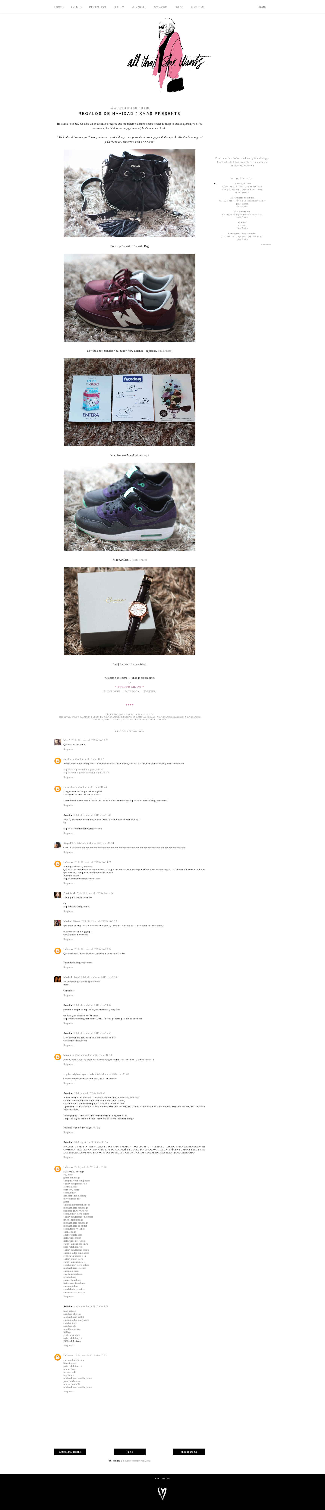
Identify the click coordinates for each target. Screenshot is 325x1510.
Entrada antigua (189, 1451)
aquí (147, 455)
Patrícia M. (69, 893)
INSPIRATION (97, 7)
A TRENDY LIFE (242, 183)
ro (64, 759)
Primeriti (242, 225)
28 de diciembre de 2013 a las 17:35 (99, 921)
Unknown (68, 862)
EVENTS (76, 7)
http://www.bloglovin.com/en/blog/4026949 (86, 772)
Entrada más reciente (70, 1451)
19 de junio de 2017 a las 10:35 (90, 1355)
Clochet (242, 222)
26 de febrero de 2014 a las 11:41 (112, 1074)
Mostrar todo (266, 244)
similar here (164, 350)
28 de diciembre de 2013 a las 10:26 (89, 740)
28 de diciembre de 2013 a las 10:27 (85, 759)
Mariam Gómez (71, 921)
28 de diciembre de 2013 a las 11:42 (92, 815)
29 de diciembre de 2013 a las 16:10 (93, 1055)
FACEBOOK (132, 691)
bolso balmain (81, 717)
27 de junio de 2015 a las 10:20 (90, 1167)
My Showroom (242, 211)
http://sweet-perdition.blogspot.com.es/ (83, 769)
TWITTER (150, 691)
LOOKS (58, 7)
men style (138, 7)
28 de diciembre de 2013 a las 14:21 (92, 862)
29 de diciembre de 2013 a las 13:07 (92, 1005)
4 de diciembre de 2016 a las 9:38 (91, 1306)
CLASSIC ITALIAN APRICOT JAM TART (242, 236)
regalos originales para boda (78, 1074)
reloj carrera (157, 720)
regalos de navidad (135, 720)
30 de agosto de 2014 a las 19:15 (91, 1142)
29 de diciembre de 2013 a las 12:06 (99, 977)
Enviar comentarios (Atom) (136, 1460)
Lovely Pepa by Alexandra (242, 233)
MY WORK (160, 7)
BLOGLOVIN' (112, 691)
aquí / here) (140, 559)
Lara (66, 787)
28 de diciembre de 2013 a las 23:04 (92, 949)
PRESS (179, 7)
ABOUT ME (198, 7)
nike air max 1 (113, 720)
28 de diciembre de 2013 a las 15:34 (95, 893)
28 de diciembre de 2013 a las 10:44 (88, 787)
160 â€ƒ (96, 1127)
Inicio (130, 1451)
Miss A (66, 740)
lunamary (68, 1055)
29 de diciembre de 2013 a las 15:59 (92, 1033)
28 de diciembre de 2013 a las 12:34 (95, 843)
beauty (118, 7)
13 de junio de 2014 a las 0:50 (89, 1093)
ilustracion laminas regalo (138, 717)
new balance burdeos (170, 717)
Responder (68, 749)
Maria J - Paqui (71, 977)
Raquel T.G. (69, 843)
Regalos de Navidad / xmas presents (130, 113)
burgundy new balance (105, 717)
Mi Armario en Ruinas (242, 197)
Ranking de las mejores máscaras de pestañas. (242, 214)
